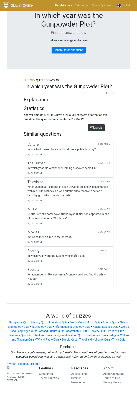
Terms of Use (111, 378)
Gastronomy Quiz (76, 331)
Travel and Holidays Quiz (94, 339)
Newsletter (78, 382)
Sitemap (76, 378)
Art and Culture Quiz (51, 331)
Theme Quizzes (101, 5)
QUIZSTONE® (22, 5)
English (126, 5)
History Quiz (39, 322)
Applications (79, 373)
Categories (82, 5)
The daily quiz (64, 5)
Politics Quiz (116, 331)
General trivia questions (68, 50)
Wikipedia (96, 127)
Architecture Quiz (39, 335)
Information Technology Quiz (72, 326)
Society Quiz (98, 331)
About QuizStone (113, 373)
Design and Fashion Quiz (68, 335)
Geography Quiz (19, 322)
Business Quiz (17, 335)
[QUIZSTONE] (6, 5)
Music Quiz (93, 322)
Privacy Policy (112, 382)
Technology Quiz (42, 326)
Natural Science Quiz (105, 326)
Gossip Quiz (69, 339)
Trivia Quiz (118, 339)
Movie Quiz (77, 322)
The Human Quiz (96, 335)
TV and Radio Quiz (47, 339)
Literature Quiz (58, 322)
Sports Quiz (110, 322)
